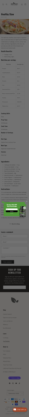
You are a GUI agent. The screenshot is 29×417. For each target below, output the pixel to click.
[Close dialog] (26, 201)
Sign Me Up (11, 211)
